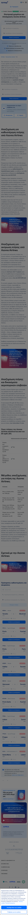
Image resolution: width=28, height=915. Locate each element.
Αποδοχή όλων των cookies (14, 907)
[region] (14, 902)
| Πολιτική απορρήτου (10, 903)
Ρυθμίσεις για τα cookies (14, 912)
